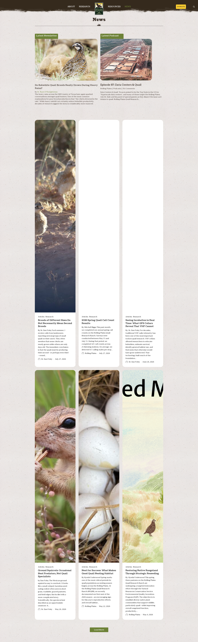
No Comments (129, 88)
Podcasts (117, 88)
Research (49, 317)
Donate (181, 7)
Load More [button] (99, 630)
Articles (41, 317)
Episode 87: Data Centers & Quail (120, 85)
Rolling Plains (106, 88)
